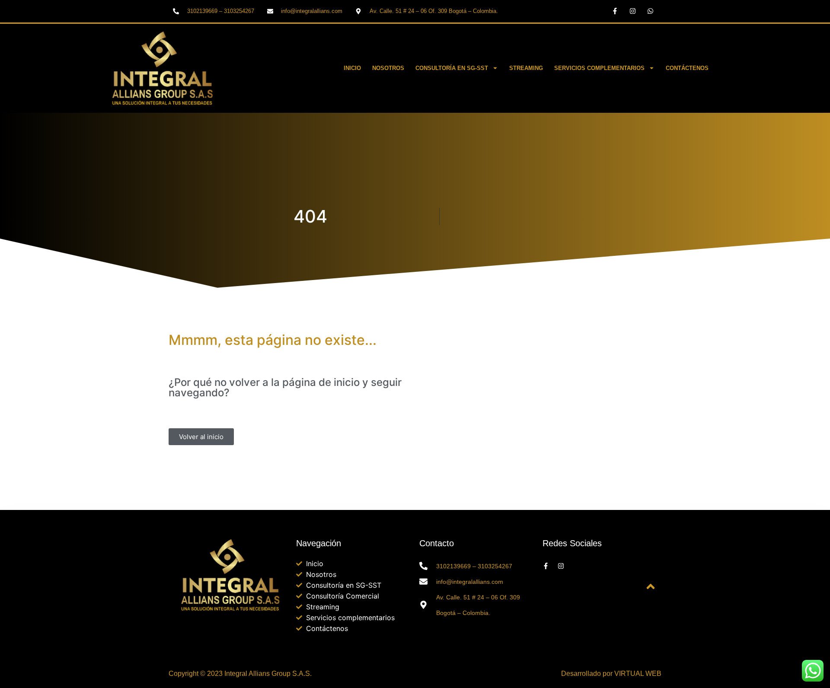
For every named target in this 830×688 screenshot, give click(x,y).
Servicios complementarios (599, 68)
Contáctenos (687, 68)
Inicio (352, 68)
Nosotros (388, 68)
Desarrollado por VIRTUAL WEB (611, 673)
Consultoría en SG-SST (451, 68)
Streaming (526, 68)
